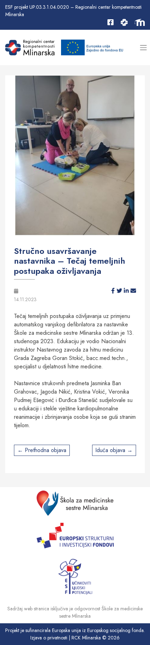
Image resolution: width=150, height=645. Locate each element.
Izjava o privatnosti (48, 637)
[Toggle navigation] (143, 47)
